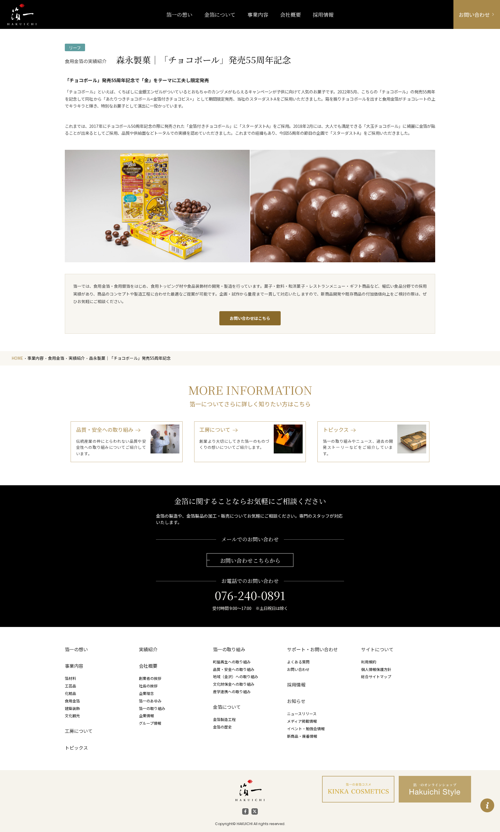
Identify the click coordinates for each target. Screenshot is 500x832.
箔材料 (70, 678)
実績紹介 (148, 649)
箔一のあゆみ (150, 701)
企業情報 (146, 715)
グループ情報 (150, 723)
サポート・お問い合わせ (312, 649)
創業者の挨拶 (150, 678)
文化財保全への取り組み (233, 684)
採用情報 (296, 684)
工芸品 (70, 686)
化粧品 (70, 693)
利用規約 (368, 662)
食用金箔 (72, 701)
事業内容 (257, 14)
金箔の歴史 (222, 727)
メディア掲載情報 (302, 721)
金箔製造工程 (224, 719)
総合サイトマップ (376, 676)
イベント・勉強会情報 (306, 728)
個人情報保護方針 (376, 669)
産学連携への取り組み (232, 691)
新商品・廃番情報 (302, 736)
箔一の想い (76, 649)
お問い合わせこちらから (250, 560)
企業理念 (146, 693)
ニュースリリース (302, 713)
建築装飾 (72, 708)
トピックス (76, 747)
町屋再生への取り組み (232, 662)
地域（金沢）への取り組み (235, 676)
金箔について (227, 707)
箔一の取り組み (152, 708)
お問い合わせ (298, 669)
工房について (79, 731)
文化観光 (72, 715)
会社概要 (148, 666)
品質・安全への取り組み (233, 669)
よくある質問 (298, 662)
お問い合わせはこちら (250, 318)
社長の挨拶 (148, 686)
